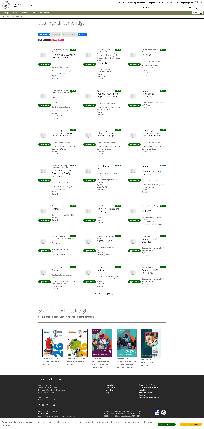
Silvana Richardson (103, 206)
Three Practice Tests (104, 167)
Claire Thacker (57, 91)
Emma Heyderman (103, 51)
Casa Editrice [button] (44, 13)
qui (87, 422)
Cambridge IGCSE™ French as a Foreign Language (61, 173)
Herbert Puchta (57, 236)
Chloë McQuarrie (63, 168)
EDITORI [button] (82, 34)
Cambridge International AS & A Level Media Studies (152, 133)
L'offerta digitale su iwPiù (136, 2)
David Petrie (101, 56)
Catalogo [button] (5, 13)
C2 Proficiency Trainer (59, 207)
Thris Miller (65, 50)
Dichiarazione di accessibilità (149, 398)
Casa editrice (110, 385)
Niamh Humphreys (112, 52)
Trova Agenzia (111, 388)
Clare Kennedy (102, 54)
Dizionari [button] (24, 13)
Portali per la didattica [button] (152, 8)
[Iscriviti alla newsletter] (55, 404)
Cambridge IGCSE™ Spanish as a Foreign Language (107, 133)
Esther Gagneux (57, 166)
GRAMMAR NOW (105, 241)
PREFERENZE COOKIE (191, 424)
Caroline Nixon (147, 50)
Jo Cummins (101, 50)
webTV (189, 8)
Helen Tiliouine (110, 58)
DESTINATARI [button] (43, 34)
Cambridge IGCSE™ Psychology (151, 271)
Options (56, 243)
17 (108, 294)
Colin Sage (109, 56)
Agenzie (198, 8)
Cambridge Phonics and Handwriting (148, 94)
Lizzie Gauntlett (147, 267)
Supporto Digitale (156, 2)
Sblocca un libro (172, 2)
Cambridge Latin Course (60, 269)
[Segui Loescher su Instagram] (44, 405)
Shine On (146, 210)
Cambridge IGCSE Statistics (150, 240)
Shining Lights (104, 62)
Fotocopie (142, 395)
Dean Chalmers (147, 236)
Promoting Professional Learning (108, 210)
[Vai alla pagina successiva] (112, 294)
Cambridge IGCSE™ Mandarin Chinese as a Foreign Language (152, 169)
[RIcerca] (43, 6)
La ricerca (167, 8)
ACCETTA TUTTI (167, 424)
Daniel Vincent (62, 93)
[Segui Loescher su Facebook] (40, 405)
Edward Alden (152, 206)
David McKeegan (113, 54)
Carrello (196, 13)
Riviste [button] (33, 13)
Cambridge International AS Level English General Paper (107, 94)
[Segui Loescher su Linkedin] (47, 405)
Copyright (142, 390)
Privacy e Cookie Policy (147, 385)
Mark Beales (56, 52)
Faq (107, 393)
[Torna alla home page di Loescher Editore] (11, 5)
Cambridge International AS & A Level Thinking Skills (62, 133)
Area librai (109, 390)
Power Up (146, 54)
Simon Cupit (156, 208)
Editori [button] (14, 13)
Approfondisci (45, 64)
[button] (37, 340)
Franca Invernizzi (102, 236)
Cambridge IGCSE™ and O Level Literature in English (63, 57)
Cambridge (43, 40)
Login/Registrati (187, 2)
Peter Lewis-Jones (62, 238)
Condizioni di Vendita (146, 393)
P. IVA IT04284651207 (45, 414)
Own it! (55, 97)
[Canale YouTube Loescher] (51, 405)
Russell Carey (56, 50)
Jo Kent (144, 206)
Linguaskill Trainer (102, 269)
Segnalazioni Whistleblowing (149, 388)
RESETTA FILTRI (56, 40)
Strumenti (120, 2)
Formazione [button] (179, 8)
